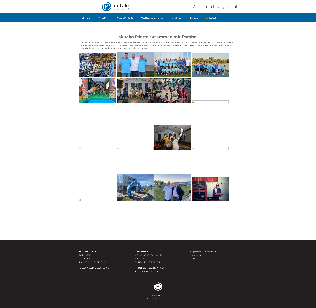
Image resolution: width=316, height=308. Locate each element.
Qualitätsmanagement (152, 18)
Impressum (196, 255)
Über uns (86, 18)
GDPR (193, 259)
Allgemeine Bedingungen (203, 252)
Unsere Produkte (125, 18)
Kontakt (194, 18)
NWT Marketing (163, 298)
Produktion (103, 18)
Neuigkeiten (176, 18)
